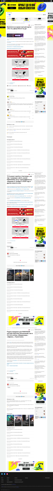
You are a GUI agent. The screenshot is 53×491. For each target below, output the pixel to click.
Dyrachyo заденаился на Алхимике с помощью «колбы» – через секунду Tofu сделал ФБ (18, 129)
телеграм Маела (11, 83)
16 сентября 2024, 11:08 (11, 115)
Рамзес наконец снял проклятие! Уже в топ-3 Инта (14, 48)
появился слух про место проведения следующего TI (16, 190)
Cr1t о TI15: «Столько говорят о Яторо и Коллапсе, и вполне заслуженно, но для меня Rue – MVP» (40, 49)
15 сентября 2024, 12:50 (12, 102)
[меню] (7, 1)
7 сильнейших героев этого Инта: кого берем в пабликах (19, 206)
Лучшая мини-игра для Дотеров (13, 253)
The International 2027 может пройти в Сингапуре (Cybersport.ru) (39, 72)
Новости (11, 172)
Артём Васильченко (12, 82)
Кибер (7, 172)
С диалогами (31, 90)
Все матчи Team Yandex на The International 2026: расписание (15, 435)
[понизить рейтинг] (32, 107)
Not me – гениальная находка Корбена (12, 365)
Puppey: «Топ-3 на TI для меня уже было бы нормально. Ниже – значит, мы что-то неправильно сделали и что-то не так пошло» (40, 220)
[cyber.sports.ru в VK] (5, 474)
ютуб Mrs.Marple (11, 371)
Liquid (32, 187)
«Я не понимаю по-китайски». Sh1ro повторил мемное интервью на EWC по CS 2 (21, 204)
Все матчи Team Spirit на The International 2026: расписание (14, 144)
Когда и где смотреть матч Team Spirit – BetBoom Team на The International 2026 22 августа (18, 158)
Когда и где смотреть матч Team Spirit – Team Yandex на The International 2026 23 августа (18, 441)
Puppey (10, 342)
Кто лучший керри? (38, 101)
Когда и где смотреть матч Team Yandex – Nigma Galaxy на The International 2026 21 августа (18, 164)
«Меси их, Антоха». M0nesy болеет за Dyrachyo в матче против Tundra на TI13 (17, 132)
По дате (8, 90)
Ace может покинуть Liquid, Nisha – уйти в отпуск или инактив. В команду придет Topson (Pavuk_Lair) (40, 62)
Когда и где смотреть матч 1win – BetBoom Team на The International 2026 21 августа (18, 167)
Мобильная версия (47, 477)
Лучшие (12, 90)
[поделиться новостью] (33, 25)
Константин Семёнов (12, 240)
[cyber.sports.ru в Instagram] (7, 474)
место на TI (25, 193)
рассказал (15, 360)
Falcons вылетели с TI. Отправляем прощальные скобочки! (15, 46)
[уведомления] (48, 1)
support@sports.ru (14, 484)
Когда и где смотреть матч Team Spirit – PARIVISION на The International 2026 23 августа (18, 438)
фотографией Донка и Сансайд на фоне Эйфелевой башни (23, 197)
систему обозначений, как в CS (19, 194)
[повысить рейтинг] (29, 107)
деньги (13, 194)
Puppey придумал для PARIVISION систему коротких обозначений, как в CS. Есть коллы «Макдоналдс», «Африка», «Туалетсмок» (40, 32)
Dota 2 (9, 172)
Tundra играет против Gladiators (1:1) (11, 41)
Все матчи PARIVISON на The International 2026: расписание (14, 141)
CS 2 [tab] (7, 14)
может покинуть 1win (24, 187)
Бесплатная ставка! (11, 96)
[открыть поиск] (46, 1)
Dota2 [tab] (9, 14)
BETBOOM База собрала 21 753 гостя (39, 53)
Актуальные (15, 90)
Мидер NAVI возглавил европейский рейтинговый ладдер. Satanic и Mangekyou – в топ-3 (40, 57)
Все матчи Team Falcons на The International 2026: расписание (15, 161)
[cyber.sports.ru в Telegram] (2, 474)
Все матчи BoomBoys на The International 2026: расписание (14, 298)
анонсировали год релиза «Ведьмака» (15, 200)
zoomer (10, 109)
